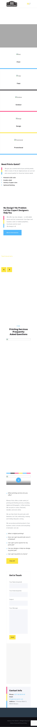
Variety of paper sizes (10, 183)
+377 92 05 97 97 (19, 694)
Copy (18, 83)
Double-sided (7, 180)
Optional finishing (9, 185)
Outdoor (19, 105)
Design (18, 126)
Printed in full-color (9, 178)
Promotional (18, 147)
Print (18, 62)
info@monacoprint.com (16, 699)
